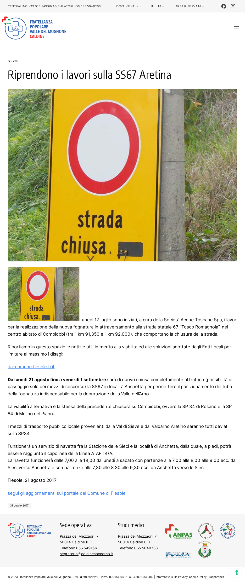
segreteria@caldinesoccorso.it (86, 554)
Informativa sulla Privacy (172, 577)
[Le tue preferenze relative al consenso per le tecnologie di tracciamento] (236, 572)
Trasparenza (216, 577)
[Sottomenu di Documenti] (137, 6)
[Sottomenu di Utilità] (163, 6)
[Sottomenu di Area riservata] (203, 6)
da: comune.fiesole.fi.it (31, 366)
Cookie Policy (197, 577)
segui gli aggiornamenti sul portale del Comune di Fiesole (67, 493)
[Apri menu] (236, 28)
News (13, 61)
